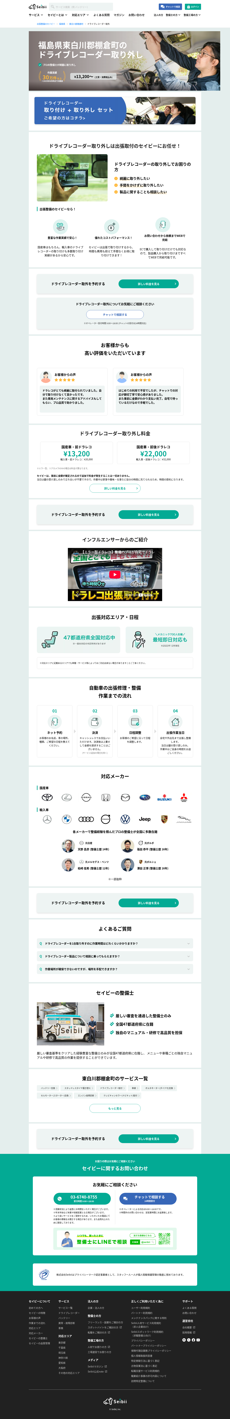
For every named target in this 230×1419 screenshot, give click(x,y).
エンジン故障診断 (86, 1095)
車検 (134, 1088)
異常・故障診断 (66, 1323)
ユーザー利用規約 (140, 1307)
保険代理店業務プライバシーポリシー (151, 1350)
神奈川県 (63, 1357)
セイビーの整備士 (38, 1338)
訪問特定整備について (143, 1381)
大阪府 (61, 1367)
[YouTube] (198, 1340)
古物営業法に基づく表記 (144, 1365)
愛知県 (61, 1362)
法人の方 (158, 15)
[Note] (184, 1340)
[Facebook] (193, 1340)
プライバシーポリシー (143, 1340)
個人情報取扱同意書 (141, 1355)
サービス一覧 (65, 1307)
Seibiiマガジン (95, 1366)
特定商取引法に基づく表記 (145, 1360)
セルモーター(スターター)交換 (55, 1095)
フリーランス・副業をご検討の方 (105, 1322)
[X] (188, 1340)
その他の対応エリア (69, 1373)
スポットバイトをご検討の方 (103, 1327)
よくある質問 (101, 15)
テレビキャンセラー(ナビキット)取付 (120, 1095)
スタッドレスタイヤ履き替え (77, 1088)
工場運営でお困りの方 (99, 1352)
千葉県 (61, 1347)
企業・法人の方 (96, 1307)
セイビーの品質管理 (39, 1343)
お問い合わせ (136, 15)
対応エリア (35, 1328)
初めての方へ (36, 1307)
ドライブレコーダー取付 (111, 1088)
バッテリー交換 (48, 1088)
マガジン (119, 15)
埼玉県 (61, 1352)
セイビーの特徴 (37, 1313)
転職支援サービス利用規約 (145, 1370)
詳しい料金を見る (148, 284)
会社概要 (187, 1327)
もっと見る (115, 1108)
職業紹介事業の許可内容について (149, 1376)
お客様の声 (35, 1318)
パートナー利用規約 (141, 1313)
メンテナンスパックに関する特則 (149, 1318)
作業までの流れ (37, 1323)
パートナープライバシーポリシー (148, 1345)
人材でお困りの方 (97, 1347)
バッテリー (64, 1318)
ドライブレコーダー (69, 1313)
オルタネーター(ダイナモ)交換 (159, 1088)
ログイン (195, 6)
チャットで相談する (115, 314)
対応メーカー (36, 1333)
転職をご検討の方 (97, 1332)
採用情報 (187, 1332)
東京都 (61, 1342)
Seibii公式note (96, 1371)
